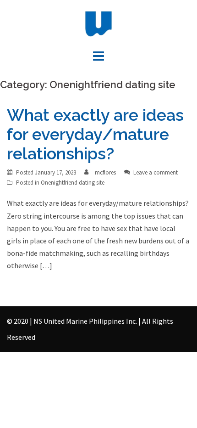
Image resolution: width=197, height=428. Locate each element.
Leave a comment (155, 172)
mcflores (105, 172)
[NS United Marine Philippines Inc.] (98, 23)
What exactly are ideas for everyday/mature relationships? (95, 134)
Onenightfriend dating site (72, 182)
